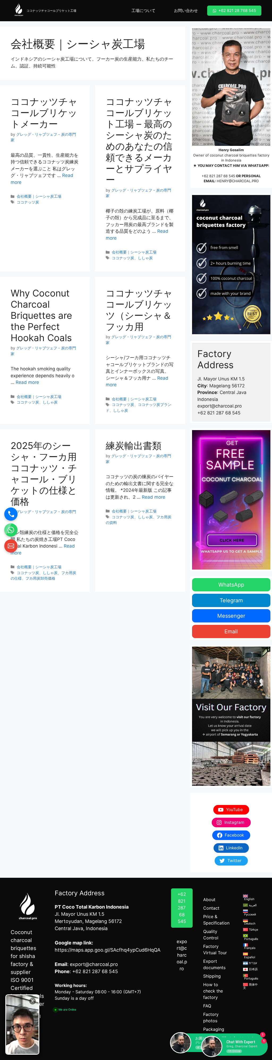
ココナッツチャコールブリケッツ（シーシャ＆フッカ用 (139, 309)
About (209, 899)
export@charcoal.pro (182, 955)
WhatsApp (231, 585)
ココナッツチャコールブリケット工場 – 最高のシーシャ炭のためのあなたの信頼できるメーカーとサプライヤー (139, 140)
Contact (211, 908)
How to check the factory (213, 991)
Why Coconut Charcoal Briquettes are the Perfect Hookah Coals (41, 315)
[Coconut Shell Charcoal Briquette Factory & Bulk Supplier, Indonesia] (19, 10)
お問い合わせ (186, 10)
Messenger (231, 616)
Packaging (213, 1029)
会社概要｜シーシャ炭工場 (39, 196)
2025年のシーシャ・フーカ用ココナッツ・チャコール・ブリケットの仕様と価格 (44, 473)
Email (231, 631)
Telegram (231, 600)
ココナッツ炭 (28, 202)
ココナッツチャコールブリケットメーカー (44, 112)
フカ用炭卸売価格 (40, 578)
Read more (27, 382)
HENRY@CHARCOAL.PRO (238, 181)
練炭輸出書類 (134, 445)
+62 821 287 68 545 (218, 176)
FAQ (207, 1005)
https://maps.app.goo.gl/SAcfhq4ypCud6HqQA (107, 950)
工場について (143, 10)
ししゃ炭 (145, 258)
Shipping (212, 976)
